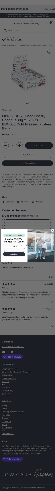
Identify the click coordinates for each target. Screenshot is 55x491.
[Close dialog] (52, 230)
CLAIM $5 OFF (14, 254)
